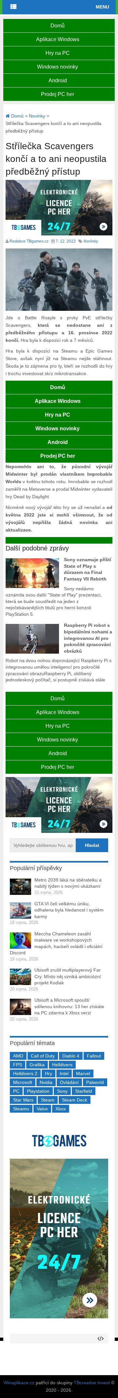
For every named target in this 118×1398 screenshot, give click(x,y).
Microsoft (22, 1082)
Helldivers (62, 1064)
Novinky (91, 241)
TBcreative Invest (92, 1382)
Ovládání (69, 1082)
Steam (47, 1100)
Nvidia (46, 1082)
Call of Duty (43, 1055)
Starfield (83, 1091)
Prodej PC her (57, 94)
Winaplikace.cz (19, 1382)
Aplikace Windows (57, 39)
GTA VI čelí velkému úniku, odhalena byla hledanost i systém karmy (69, 910)
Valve (42, 1108)
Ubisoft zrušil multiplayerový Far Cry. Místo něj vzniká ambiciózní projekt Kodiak (67, 976)
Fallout (94, 1055)
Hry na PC (58, 53)
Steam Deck (74, 1100)
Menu (102, 6)
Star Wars (23, 1100)
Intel (64, 1073)
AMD (18, 1055)
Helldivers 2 (25, 1073)
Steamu (21, 1108)
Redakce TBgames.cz (29, 241)
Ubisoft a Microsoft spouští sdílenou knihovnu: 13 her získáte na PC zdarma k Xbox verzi (69, 1006)
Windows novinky (57, 67)
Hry (48, 1073)
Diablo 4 (70, 1055)
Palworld (95, 1082)
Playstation (38, 1091)
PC (16, 1091)
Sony (62, 1091)
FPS (17, 1064)
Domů (57, 25)
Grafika (37, 1064)
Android (58, 80)
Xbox (60, 1108)
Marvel (83, 1073)
